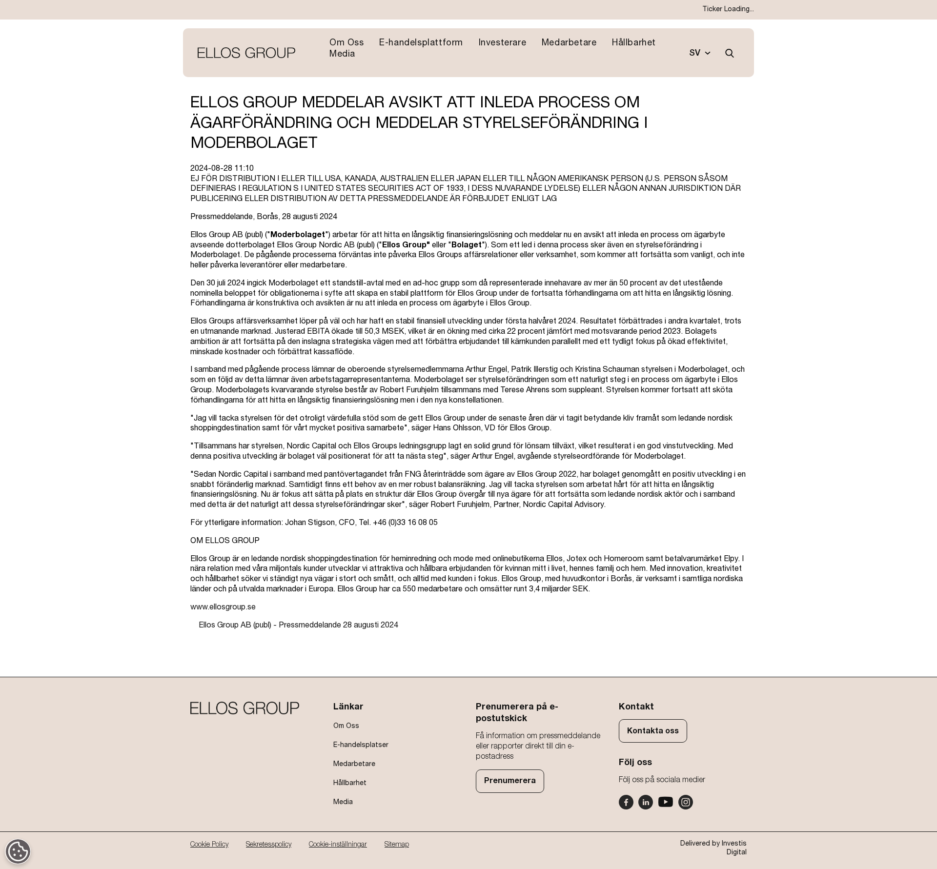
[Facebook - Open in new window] (626, 802)
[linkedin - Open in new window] (645, 802)
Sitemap (397, 844)
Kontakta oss (653, 731)
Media (342, 54)
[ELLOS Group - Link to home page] (246, 53)
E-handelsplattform (421, 43)
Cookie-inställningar (338, 844)
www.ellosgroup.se (223, 607)
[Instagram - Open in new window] (685, 802)
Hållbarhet (634, 43)
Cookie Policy (209, 844)
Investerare (503, 43)
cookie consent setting (18, 852)
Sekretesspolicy (268, 844)
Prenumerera (510, 781)
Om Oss (346, 43)
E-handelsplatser (360, 745)
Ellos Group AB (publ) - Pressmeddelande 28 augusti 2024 (298, 625)
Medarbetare (569, 43)
